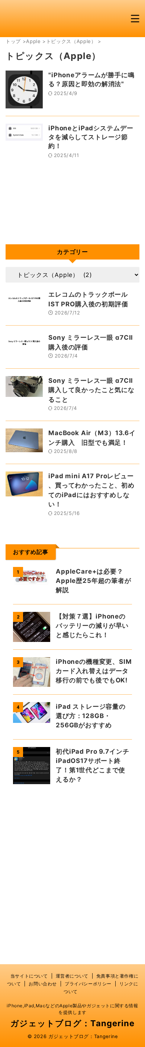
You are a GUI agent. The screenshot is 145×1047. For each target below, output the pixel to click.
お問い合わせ (43, 983)
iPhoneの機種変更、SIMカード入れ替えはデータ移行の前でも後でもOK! (94, 671)
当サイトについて (29, 976)
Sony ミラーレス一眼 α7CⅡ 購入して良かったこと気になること (91, 390)
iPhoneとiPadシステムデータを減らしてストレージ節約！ (90, 137)
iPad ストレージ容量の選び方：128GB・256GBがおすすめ (91, 716)
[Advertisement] (72, 873)
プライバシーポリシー (88, 983)
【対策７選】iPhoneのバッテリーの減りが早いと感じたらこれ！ (92, 626)
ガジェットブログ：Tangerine (72, 1023)
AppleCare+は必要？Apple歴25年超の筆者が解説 (93, 581)
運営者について (72, 976)
